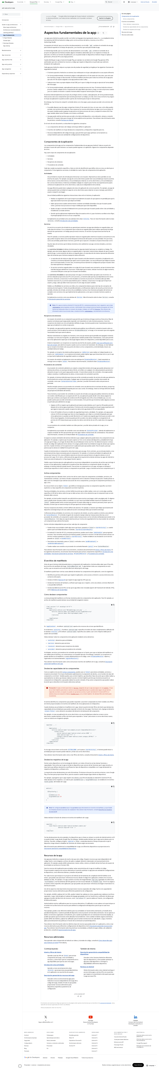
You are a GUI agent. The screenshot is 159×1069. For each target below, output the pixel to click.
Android (26, 1035)
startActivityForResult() (84, 529)
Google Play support (142, 1043)
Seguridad (27, 1040)
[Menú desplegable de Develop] (51, 2)
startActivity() (101, 527)
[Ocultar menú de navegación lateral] (20, 1066)
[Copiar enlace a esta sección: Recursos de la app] (64, 856)
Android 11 (94, 1051)
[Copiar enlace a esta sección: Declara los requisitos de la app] (70, 760)
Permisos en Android (67, 120)
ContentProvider (92, 430)
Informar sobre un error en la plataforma (144, 1035)
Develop (46, 2)
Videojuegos (50, 1035)
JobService (85, 352)
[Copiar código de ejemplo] (114, 605)
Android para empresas (30, 1038)
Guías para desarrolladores (121, 1039)
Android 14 (94, 1043)
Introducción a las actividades (69, 221)
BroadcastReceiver (91, 359)
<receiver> (51, 646)
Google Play (58, 2)
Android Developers (49, 26)
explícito (106, 688)
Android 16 (94, 1038)
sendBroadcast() (91, 541)
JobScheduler (56, 307)
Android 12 (94, 1048)
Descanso (97, 309)
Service (79, 297)
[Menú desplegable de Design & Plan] (40, 2)
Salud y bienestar (51, 1040)
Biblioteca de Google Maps (59, 590)
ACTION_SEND (72, 749)
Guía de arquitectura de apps (67, 930)
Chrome (53, 1057)
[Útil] (111, 26)
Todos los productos (87, 1057)
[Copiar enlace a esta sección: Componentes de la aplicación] (74, 142)
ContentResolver (51, 515)
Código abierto (28, 1043)
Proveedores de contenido (86, 434)
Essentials (20, 2)
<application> (51, 626)
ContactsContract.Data (68, 381)
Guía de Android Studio (120, 1037)
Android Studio (145, 2)
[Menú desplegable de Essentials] (25, 2)
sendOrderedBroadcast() (56, 543)
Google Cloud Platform (72, 1057)
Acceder (154, 2)
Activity (86, 219)
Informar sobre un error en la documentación (144, 1039)
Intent (65, 361)
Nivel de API (61, 580)
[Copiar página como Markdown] (103, 33)
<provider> (51, 649)
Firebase (60, 1057)
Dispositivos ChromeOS (75, 1040)
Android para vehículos (75, 1043)
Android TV (72, 1045)
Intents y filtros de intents (106, 755)
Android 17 (94, 1035)
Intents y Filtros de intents (103, 550)
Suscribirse (138, 1065)
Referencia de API (118, 1042)
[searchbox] (11, 14)
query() (90, 546)
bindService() (66, 538)
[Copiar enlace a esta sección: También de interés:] (97, 949)
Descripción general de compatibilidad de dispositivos (60, 848)
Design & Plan (34, 2)
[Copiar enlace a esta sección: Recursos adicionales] (65, 937)
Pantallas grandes (73, 1035)
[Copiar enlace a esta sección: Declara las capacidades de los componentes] (80, 669)
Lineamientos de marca (44, 1065)
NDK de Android (118, 1047)
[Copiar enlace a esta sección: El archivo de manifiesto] (68, 561)
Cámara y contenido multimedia (55, 1043)
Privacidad (49, 1045)
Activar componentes (68, 672)
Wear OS (71, 1038)
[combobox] (113, 1)
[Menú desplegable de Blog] (75, 2)
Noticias (26, 1045)
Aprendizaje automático (53, 1038)
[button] (10, 24)
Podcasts (26, 1051)
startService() (77, 536)
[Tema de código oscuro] (112, 605)
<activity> (57, 629)
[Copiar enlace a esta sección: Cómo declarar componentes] (68, 595)
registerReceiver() (72, 658)
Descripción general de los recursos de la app (59, 975)
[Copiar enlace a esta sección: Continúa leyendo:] (60, 949)
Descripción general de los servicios (59, 299)
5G (47, 1048)
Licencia (34, 1065)
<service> (51, 643)
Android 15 (94, 1040)
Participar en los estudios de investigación (144, 1046)
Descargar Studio (118, 1045)
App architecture (8, 8)
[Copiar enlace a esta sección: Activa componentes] (62, 473)
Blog (72, 2)
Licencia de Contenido (105, 1003)
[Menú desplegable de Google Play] (64, 2)
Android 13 (94, 1045)
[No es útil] (113, 26)
